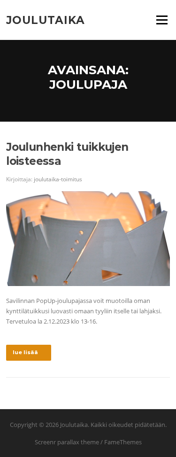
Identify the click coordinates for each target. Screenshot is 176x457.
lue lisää (25, 352)
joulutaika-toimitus (58, 179)
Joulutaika (45, 19)
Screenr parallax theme (67, 442)
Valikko (161, 19)
